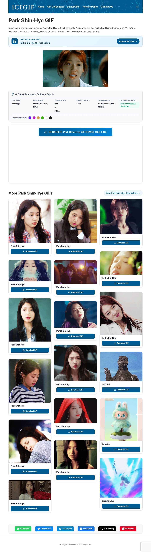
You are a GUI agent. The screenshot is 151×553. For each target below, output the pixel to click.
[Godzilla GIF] (121, 366)
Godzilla (106, 384)
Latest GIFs (73, 6)
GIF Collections (55, 6)
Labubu (106, 443)
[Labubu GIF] (121, 419)
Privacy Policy (90, 6)
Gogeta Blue (108, 500)
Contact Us (107, 6)
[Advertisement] (75, 159)
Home (41, 6)
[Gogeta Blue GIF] (121, 478)
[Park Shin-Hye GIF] (30, 221)
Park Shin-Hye (17, 245)
